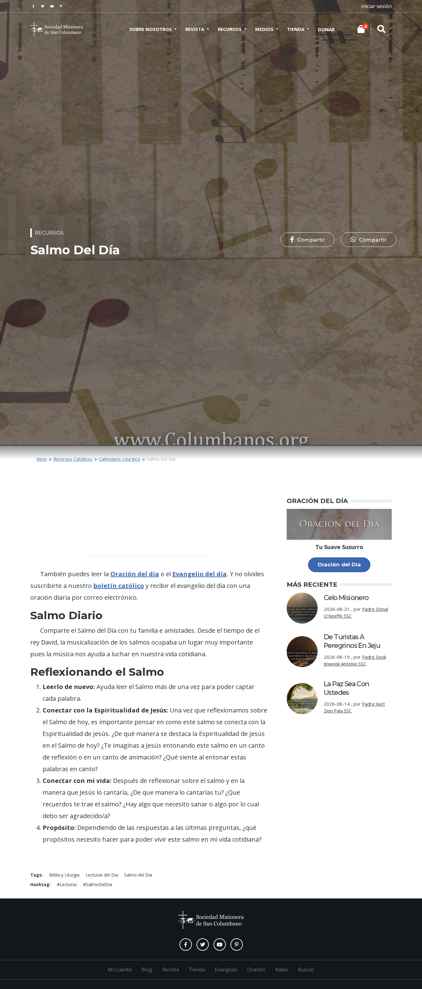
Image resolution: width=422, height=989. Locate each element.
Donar (326, 29)
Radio (281, 969)
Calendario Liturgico (119, 459)
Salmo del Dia (138, 875)
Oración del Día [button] (339, 564)
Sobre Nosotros (150, 29)
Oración (256, 969)
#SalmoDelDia (97, 884)
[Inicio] (56, 29)
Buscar (306, 969)
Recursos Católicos (72, 459)
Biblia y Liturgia (64, 875)
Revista (194, 29)
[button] (308, 239)
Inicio (41, 459)
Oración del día (134, 574)
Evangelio (226, 969)
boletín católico (118, 585)
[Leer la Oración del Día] (339, 523)
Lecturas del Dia (102, 875)
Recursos (230, 29)
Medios (264, 29)
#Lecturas (67, 884)
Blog (146, 969)
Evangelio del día (199, 574)
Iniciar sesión (376, 6)
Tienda (295, 29)
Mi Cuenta (120, 969)
